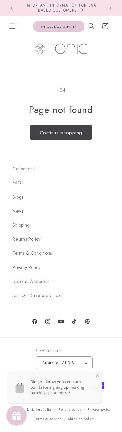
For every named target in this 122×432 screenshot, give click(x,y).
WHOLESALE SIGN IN (59, 26)
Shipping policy (81, 418)
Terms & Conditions (32, 253)
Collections (24, 169)
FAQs (18, 183)
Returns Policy (26, 239)
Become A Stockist (31, 281)
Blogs (18, 197)
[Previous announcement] (11, 8)
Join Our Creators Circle (37, 295)
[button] (12, 26)
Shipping (21, 225)
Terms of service (48, 418)
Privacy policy (99, 409)
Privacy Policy (26, 267)
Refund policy (69, 409)
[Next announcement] (110, 8)
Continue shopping (61, 132)
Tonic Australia (39, 408)
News (18, 211)
